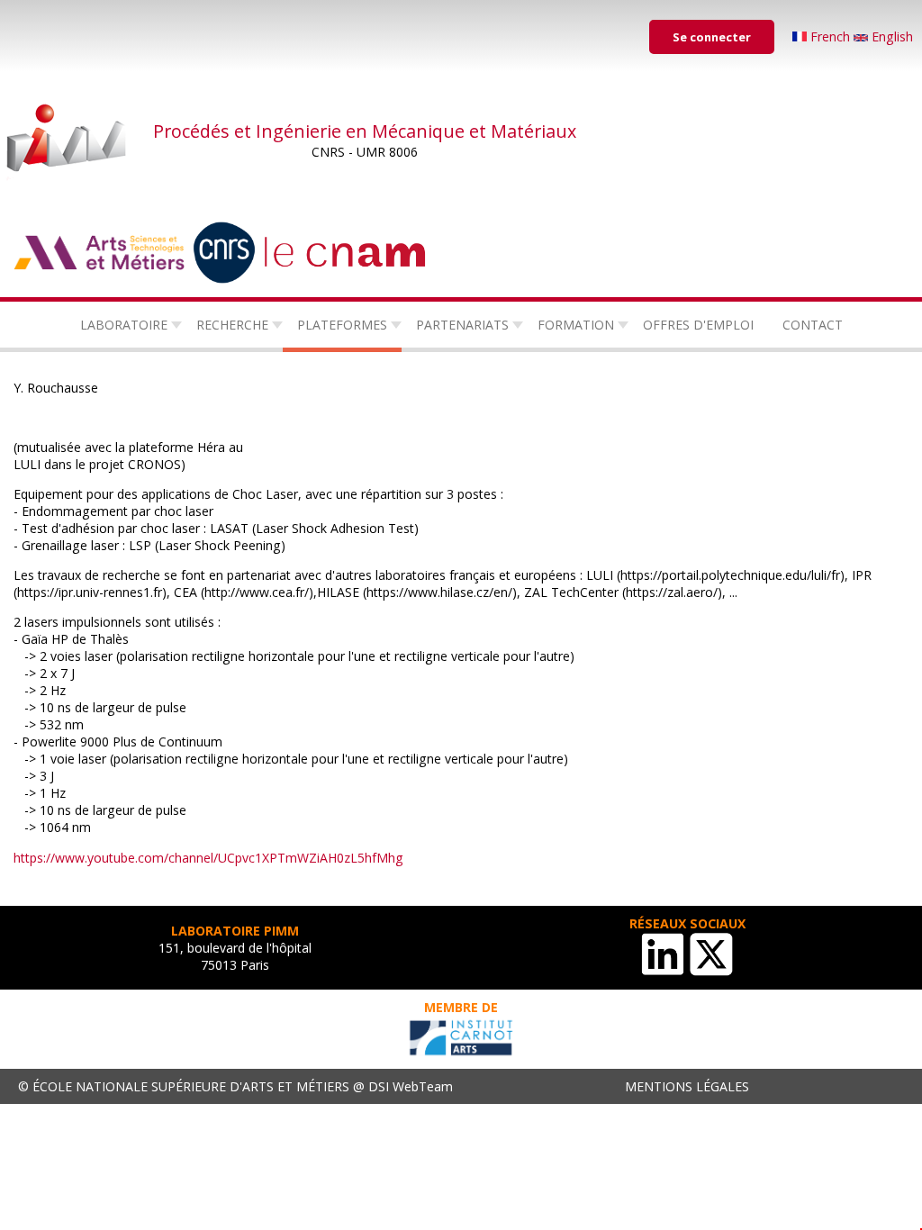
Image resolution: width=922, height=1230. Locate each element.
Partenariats (462, 324)
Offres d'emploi (698, 324)
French (830, 36)
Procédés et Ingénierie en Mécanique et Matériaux (364, 131)
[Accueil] (67, 139)
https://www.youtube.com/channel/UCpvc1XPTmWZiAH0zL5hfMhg (208, 857)
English (890, 36)
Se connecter (712, 37)
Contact (812, 324)
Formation (576, 324)
